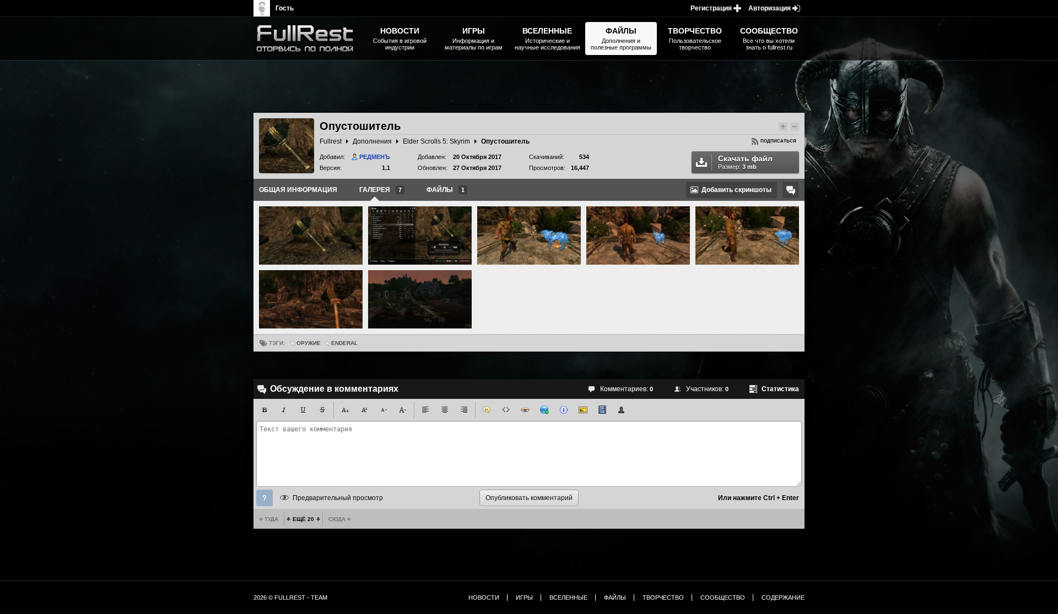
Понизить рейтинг (794, 126)
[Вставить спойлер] (525, 410)
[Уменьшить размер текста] (383, 410)
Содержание (783, 597)
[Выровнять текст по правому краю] (464, 410)
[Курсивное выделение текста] (284, 410)
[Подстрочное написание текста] (345, 410)
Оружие (308, 343)
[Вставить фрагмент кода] (506, 410)
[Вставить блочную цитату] (486, 410)
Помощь (264, 498)
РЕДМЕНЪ (374, 157)
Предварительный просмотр (338, 498)
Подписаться (778, 141)
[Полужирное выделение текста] (264, 410)
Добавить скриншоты (736, 190)
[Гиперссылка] (544, 410)
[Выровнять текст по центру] (444, 410)
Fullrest (331, 141)
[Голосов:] (773, 126)
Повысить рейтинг (783, 126)
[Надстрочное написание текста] (364, 410)
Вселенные (568, 597)
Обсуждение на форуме (790, 190)
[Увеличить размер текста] (403, 410)
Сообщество (722, 597)
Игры (524, 597)
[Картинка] (311, 235)
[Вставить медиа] (602, 410)
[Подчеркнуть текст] (303, 410)
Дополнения (372, 141)
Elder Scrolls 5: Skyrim (436, 141)
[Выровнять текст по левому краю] (425, 410)
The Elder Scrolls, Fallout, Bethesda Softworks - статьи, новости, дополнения (308, 39)
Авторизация (769, 8)
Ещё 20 (303, 519)
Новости (483, 597)
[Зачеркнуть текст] (322, 410)
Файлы (615, 597)
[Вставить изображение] (583, 410)
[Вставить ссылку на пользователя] (621, 410)
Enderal (344, 343)
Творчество (663, 597)
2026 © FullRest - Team (290, 597)
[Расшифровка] (563, 410)
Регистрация (711, 8)
